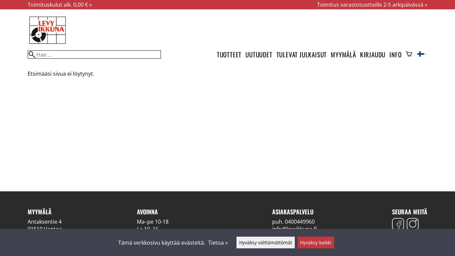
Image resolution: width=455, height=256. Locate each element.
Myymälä (343, 54)
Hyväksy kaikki (315, 242)
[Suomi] (422, 54)
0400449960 (300, 221)
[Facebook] (398, 225)
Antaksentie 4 (45, 221)
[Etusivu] (48, 43)
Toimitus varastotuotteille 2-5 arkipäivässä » (372, 4)
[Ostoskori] (409, 54)
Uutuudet (258, 54)
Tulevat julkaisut (301, 54)
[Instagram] (413, 225)
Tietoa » (218, 242)
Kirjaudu (372, 54)
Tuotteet (229, 54)
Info (395, 54)
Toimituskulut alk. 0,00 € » (60, 4)
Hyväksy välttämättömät (265, 242)
